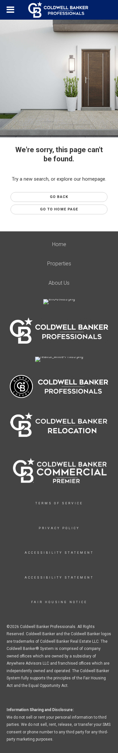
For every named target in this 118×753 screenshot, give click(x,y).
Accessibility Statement (59, 552)
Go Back (59, 197)
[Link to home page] (59, 10)
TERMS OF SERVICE (59, 503)
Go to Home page (59, 209)
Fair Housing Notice (59, 602)
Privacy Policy (59, 528)
